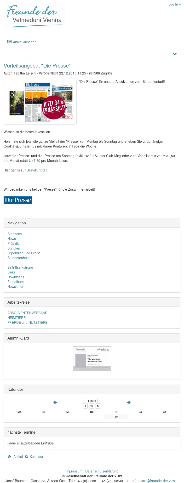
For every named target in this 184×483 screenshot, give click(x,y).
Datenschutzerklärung (102, 471)
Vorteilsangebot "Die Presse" (37, 65)
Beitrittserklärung (20, 267)
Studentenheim (18, 257)
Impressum (73, 471)
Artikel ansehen (24, 42)
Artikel (18, 456)
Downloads (15, 276)
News (11, 238)
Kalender (36, 456)
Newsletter (15, 286)
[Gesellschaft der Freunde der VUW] (32, 15)
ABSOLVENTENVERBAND (27, 312)
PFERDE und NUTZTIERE (27, 322)
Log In (173, 4)
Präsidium (15, 243)
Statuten (13, 248)
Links (11, 272)
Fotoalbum (15, 281)
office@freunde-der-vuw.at (158, 480)
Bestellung (34, 170)
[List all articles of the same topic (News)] (40, 102)
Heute (92, 400)
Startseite (14, 233)
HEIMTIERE (16, 317)
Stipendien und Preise (24, 252)
